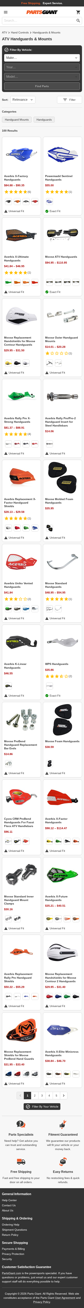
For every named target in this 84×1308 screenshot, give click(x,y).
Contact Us (9, 1205)
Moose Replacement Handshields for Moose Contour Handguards (19, 341)
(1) (70, 191)
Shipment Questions (14, 1229)
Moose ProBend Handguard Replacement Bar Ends (20, 745)
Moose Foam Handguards (62, 741)
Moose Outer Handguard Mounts (61, 339)
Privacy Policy (41, 1301)
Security (7, 1259)
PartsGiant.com (11, 1273)
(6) (29, 191)
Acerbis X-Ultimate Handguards (16, 258)
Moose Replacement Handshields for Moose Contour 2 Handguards (60, 977)
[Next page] (63, 1095)
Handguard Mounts (17, 119)
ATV (4, 32)
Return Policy (10, 1234)
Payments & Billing (13, 1248)
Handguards (44, 119)
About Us (7, 1210)
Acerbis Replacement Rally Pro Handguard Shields (18, 977)
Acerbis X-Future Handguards (56, 898)
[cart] (78, 12)
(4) (29, 434)
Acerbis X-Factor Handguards (56, 820)
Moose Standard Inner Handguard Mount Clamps (19, 900)
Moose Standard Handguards (56, 585)
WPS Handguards (56, 664)
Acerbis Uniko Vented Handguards (18, 585)
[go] (78, 20)
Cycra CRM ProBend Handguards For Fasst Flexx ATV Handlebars (19, 822)
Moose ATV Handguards (61, 256)
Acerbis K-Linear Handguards (15, 665)
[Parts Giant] (42, 12)
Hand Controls (20, 32)
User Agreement (65, 1297)
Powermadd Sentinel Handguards (58, 177)
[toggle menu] (5, 12)
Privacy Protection (13, 1253)
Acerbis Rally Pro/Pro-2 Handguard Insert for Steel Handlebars (60, 422)
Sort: (5, 99)
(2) (29, 599)
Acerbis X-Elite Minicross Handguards (62, 1053)
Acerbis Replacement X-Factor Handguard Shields (20, 503)
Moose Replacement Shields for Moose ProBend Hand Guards (19, 1055)
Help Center (9, 1200)
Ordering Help (10, 1224)
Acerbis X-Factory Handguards (16, 177)
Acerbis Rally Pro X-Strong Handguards (17, 420)
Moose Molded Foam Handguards (59, 501)
